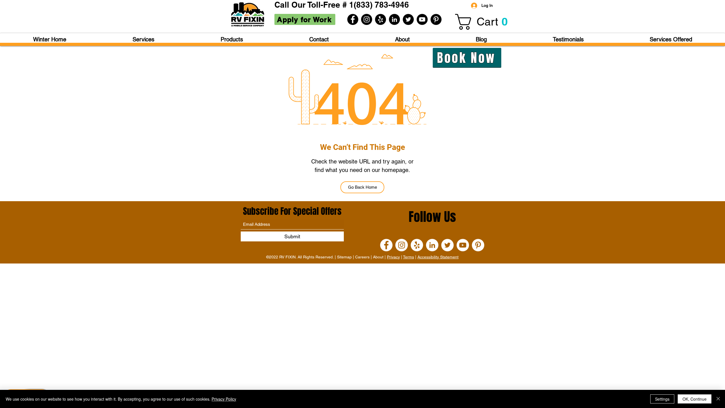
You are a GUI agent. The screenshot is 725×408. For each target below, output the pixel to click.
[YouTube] (422, 19)
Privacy (393, 257)
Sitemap (344, 257)
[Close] (718, 398)
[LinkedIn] (394, 19)
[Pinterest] (436, 19)
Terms (408, 257)
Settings (662, 399)
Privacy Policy (224, 399)
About (378, 257)
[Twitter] (408, 19)
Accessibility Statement (438, 257)
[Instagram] (366, 19)
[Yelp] (380, 19)
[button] (485, 22)
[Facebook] (352, 19)
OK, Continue (695, 399)
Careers (362, 257)
